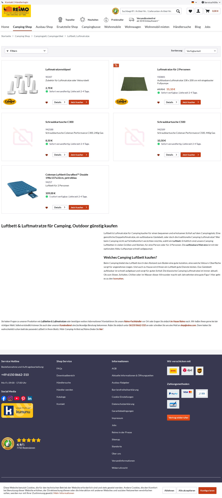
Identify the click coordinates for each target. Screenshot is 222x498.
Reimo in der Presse (122, 432)
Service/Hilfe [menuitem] (211, 2)
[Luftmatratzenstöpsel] (22, 84)
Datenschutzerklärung (123, 404)
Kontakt (9, 2)
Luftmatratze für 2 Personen (173, 69)
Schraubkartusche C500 (171, 121)
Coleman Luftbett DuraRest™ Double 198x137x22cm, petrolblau (67, 176)
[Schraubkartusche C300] (22, 137)
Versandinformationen (123, 460)
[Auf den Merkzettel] (47, 102)
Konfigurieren (207, 490)
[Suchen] (178, 11)
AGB (114, 368)
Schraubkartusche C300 (59, 121)
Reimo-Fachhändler (133, 321)
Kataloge (61, 396)
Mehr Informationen (63, 493)
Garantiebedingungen (123, 411)
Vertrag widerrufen (178, 417)
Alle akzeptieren (187, 490)
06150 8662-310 (137, 325)
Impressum (117, 418)
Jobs (114, 425)
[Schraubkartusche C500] (134, 137)
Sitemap (116, 439)
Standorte (117, 446)
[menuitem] (151, 11)
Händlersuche (64, 382)
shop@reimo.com (188, 325)
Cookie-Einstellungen (122, 396)
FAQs (59, 368)
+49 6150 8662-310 (15, 374)
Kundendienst (65, 325)
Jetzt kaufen (77, 102)
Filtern (13, 50)
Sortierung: (177, 50)
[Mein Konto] (199, 11)
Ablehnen (169, 490)
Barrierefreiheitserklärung (125, 389)
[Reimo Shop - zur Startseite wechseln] (28, 9)
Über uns (116, 453)
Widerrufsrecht (120, 467)
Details (57, 102)
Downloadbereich (66, 375)
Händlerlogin (21, 2)
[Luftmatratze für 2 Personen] (134, 84)
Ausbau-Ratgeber (120, 382)
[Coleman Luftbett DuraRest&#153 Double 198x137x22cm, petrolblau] (22, 189)
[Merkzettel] (190, 11)
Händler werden (65, 389)
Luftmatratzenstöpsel (58, 69)
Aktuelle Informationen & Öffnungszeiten (132, 375)
